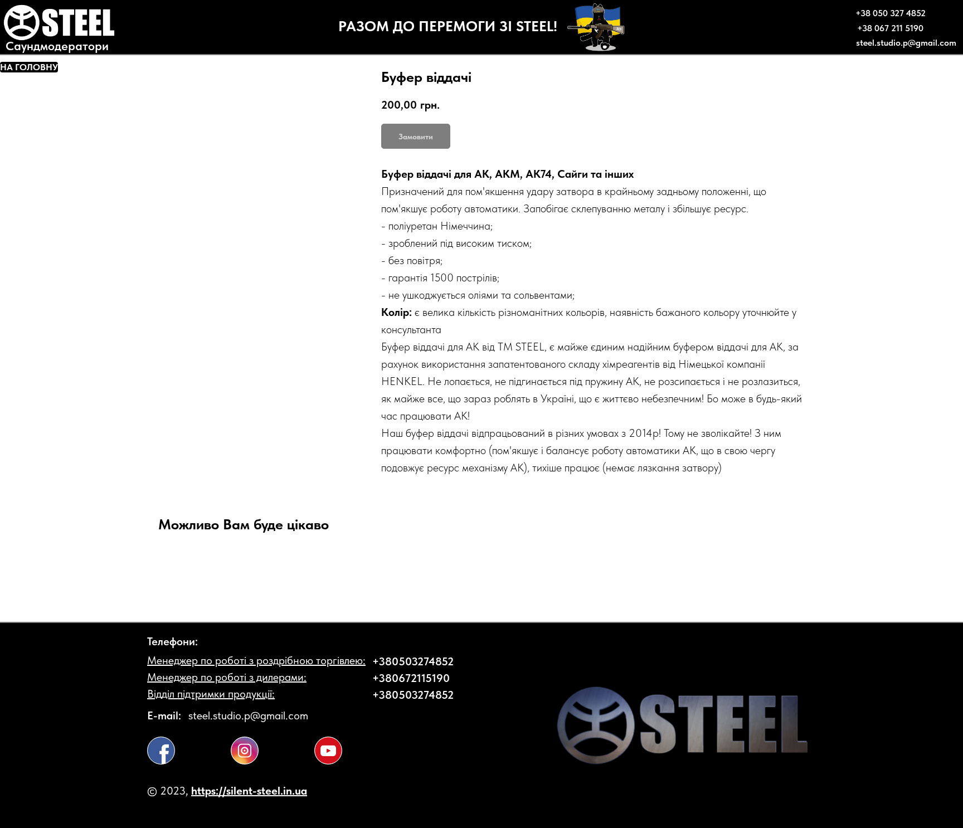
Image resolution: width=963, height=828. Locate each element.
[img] (161, 750)
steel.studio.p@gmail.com (906, 42)
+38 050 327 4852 (890, 13)
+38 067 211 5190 (890, 28)
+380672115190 (411, 678)
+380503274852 (413, 661)
